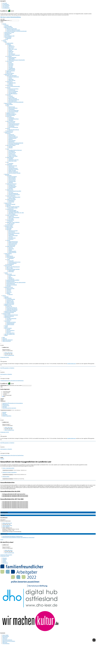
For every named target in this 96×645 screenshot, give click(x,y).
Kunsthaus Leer (11, 153)
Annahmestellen (9, 43)
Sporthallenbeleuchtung (13, 118)
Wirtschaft (8, 94)
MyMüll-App (10, 51)
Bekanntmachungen (8, 27)
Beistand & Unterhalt (10, 204)
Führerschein (11, 248)
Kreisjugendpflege (10, 219)
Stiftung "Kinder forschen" (13, 217)
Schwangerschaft (12, 181)
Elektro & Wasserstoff (12, 235)
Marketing (10, 139)
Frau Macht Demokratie (11, 318)
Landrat (6, 327)
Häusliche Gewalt (10, 301)
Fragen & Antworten (10, 70)
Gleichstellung (7, 317)
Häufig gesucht (3, 401)
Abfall (5, 41)
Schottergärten (11, 109)
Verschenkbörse (11, 54)
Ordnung (8, 240)
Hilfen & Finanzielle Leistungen (12, 206)
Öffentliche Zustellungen (11, 28)
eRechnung (4, 642)
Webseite (6, 526)
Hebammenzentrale (6, 341)
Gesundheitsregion (12, 186)
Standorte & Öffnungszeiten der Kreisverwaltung (12, 403)
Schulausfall (11, 260)
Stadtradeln (10, 120)
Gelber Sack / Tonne (12, 49)
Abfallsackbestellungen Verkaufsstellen (16, 60)
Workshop (10, 221)
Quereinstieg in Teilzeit (9, 32)
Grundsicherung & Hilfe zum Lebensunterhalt (15, 282)
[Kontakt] (0, 343)
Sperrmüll (10, 52)
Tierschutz (8, 290)
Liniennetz (10, 236)
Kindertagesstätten (12, 210)
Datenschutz (5, 637)
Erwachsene (8, 175)
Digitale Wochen (11, 80)
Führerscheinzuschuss (13, 241)
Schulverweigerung (12, 263)
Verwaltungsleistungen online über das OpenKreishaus (12, 380)
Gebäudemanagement (9, 316)
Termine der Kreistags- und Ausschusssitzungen (16, 31)
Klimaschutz (9, 116)
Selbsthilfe (10, 182)
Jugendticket (11, 258)
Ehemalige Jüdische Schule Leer (15, 150)
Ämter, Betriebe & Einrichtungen (11, 314)
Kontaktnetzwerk (11, 187)
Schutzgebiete (11, 126)
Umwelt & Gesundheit (11, 199)
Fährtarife (10, 147)
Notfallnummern (7, 305)
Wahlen (6, 335)
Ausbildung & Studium (11, 322)
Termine (6, 39)
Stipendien (10, 188)
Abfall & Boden (9, 104)
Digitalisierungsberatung (13, 76)
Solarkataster (11, 117)
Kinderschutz (11, 216)
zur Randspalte (5, 4)
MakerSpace (11, 79)
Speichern (2, 398)
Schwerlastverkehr (12, 251)
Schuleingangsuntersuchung (14, 262)
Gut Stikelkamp (11, 151)
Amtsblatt (6, 25)
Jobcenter (8, 87)
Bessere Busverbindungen (13, 233)
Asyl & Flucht (9, 274)
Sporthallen (10, 163)
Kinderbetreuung (10, 209)
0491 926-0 (8, 352)
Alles (4, 396)
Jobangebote (7, 34)
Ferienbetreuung (7, 33)
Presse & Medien (8, 37)
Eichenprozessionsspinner (13, 123)
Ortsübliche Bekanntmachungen (13, 29)
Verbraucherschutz (10, 288)
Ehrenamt (8, 133)
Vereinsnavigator (12, 140)
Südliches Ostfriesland (13, 171)
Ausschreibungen (8, 26)
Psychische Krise (11, 180)
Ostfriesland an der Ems (13, 159)
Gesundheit (6, 174)
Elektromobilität (9, 227)
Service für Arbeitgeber (13, 91)
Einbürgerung (11, 278)
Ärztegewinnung (11, 185)
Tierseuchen (9, 292)
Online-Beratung (5, 643)
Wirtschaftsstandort (12, 100)
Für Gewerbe (9, 56)
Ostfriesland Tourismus (13, 169)
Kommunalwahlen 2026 (9, 35)
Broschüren (10, 63)
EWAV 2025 (8, 72)
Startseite (4, 412)
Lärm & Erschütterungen (13, 110)
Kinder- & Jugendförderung (12, 215)
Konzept (10, 62)
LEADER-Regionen (10, 157)
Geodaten (6, 296)
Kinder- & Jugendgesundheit (14, 197)
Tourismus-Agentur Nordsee (14, 173)
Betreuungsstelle (12, 177)
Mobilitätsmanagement (11, 114)
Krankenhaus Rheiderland (11, 310)
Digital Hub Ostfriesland (11, 75)
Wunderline (10, 239)
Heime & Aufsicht (12, 179)
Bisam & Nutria (11, 122)
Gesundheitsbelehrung (13, 193)
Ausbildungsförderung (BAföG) (12, 280)
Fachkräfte (10, 96)
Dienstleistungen (12, 135)
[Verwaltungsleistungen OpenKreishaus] (0, 451)
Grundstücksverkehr (10, 115)
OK (1, 19)
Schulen (8, 259)
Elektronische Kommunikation (8, 641)
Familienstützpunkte (10, 299)
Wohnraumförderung (12, 108)
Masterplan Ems (9, 130)
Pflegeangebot (11, 270)
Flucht (9, 276)
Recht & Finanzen (8, 328)
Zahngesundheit (11, 198)
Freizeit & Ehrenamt (8, 132)
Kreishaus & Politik (6, 313)
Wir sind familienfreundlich (14, 86)
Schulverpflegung (10, 264)
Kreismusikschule (12, 152)
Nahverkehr (8, 229)
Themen (4, 40)
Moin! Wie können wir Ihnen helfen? (14, 385)
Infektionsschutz (9, 189)
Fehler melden (5, 635)
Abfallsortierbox (11, 69)
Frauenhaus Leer (9, 300)
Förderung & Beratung (13, 136)
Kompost (10, 50)
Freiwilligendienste (10, 323)
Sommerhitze (11, 201)
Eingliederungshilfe (10, 281)
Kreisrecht (8, 331)
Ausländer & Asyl (12, 275)
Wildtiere (8, 293)
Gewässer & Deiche (10, 112)
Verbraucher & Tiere (8, 287)
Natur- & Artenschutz (10, 121)
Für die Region (11, 97)
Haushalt (8, 329)
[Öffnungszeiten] (0, 434)
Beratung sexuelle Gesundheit (14, 191)
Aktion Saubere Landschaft (14, 55)
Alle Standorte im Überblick (6, 374)
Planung (8, 128)
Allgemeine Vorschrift (12, 230)
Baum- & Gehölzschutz (13, 127)
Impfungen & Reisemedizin (14, 194)
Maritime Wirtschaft (12, 98)
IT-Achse (10, 78)
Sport (7, 162)
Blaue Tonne (11, 48)
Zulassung (10, 247)
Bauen (7, 105)
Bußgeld (10, 250)
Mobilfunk (10, 84)
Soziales (6, 272)
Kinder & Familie (7, 203)
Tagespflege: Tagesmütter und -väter (16, 212)
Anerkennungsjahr (10, 324)
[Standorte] (0, 370)
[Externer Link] (30, 631)
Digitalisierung (9, 81)
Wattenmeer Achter (12, 161)
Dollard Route (11, 167)
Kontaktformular (9, 355)
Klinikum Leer (9, 306)
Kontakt (5, 394)
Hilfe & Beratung (7, 298)
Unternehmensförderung (13, 99)
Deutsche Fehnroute (12, 165)
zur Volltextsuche (6, 8)
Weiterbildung (11, 141)
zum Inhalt (4, 3)
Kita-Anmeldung (11, 213)
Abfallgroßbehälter (12, 57)
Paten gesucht (11, 223)
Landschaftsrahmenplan (13, 124)
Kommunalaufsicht (10, 330)
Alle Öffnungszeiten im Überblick (7, 368)
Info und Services (10, 61)
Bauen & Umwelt (8, 103)
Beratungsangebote (12, 176)
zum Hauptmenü (5, 5)
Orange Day (8, 319)
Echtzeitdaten (11, 234)
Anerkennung (11, 134)
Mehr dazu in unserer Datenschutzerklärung (10, 17)
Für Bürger (8, 44)
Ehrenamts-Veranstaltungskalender (15, 143)
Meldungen (8, 38)
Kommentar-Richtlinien (7, 639)
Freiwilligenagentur (12, 138)
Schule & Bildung (8, 253)
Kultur (7, 149)
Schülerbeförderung (10, 257)
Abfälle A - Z (10, 45)
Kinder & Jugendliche (10, 195)
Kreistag (6, 325)
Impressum (4, 638)
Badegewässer (11, 200)
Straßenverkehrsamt (10, 246)
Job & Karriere (7, 320)
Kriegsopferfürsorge (10, 283)
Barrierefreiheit (11, 232)
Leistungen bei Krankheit (11, 284)
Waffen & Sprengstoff (12, 242)
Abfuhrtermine (11, 46)
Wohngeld (8, 286)
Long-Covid (10, 192)
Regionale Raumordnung (13, 129)
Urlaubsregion (9, 164)
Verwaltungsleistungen (9, 312)
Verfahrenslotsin (9, 224)
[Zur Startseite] (7, 384)
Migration (10, 277)
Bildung (8, 254)
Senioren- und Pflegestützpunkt (13, 266)
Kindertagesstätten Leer (13, 211)
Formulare (10, 66)
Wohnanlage (11, 271)
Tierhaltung (8, 289)
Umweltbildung (11, 68)
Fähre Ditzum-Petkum (11, 145)
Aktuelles (4, 23)
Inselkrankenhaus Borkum (11, 308)
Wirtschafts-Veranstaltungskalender (15, 102)
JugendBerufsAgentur (12, 93)
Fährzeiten (10, 146)
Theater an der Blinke (12, 156)
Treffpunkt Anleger (10, 302)
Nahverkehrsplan (12, 238)
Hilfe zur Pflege (9, 268)
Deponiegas (10, 64)
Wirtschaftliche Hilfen (12, 207)
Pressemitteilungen (7, 395)
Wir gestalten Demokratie (13, 144)
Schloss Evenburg (12, 155)
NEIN (3, 19)
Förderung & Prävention (11, 183)
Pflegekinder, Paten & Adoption (13, 222)
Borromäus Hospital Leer (11, 307)
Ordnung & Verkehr (8, 225)
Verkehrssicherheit (12, 252)
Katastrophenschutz (12, 244)
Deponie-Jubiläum (10, 73)
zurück (1, 539)
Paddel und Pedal (12, 170)
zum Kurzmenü (5, 6)
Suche (8, 20)
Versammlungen (11, 245)
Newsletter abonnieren (9, 304)
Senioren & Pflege (8, 265)
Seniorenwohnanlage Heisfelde (13, 269)
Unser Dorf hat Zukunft (13, 111)
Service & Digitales (12, 92)
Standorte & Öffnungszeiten (10, 311)
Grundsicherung (11, 90)
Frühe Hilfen (11, 218)
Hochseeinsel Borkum (13, 168)
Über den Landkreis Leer (9, 334)
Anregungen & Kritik (4, 357)
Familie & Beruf (9, 85)
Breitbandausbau (12, 82)
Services (4, 295)
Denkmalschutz (11, 106)
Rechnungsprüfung (10, 333)
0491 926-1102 (7, 523)
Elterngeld (8, 205)
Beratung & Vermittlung (13, 88)
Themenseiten (6, 392)
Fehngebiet (10, 158)
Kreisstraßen (9, 228)
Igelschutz (10, 294)
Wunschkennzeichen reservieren (9, 408)
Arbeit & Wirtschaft (8, 74)
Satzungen (10, 67)
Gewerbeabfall (11, 58)
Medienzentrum (9, 256)
